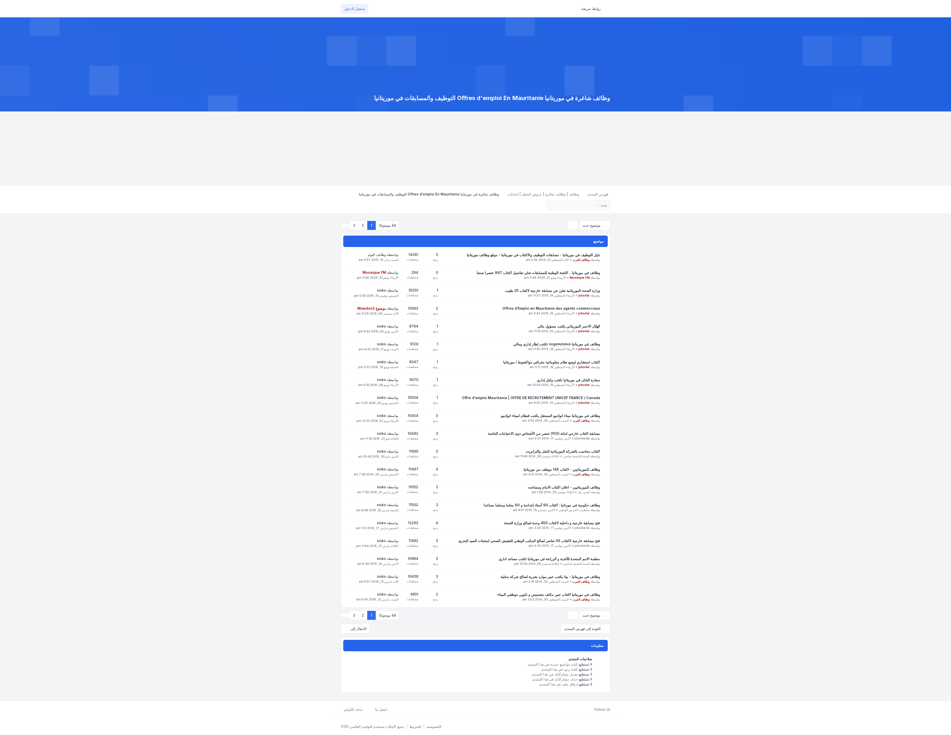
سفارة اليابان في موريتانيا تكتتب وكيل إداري (568, 380)
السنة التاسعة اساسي (576, 456)
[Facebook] (591, 709)
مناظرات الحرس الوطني (574, 510)
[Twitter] (587, 709)
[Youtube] (583, 709)
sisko (381, 290)
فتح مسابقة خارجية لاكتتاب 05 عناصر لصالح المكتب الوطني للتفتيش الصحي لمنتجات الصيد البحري (529, 541)
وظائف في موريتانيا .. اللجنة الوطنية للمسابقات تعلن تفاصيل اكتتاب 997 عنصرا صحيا (538, 273)
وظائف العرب (581, 260)
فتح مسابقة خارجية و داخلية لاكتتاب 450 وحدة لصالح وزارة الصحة (552, 523)
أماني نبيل (584, 492)
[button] (345, 225)
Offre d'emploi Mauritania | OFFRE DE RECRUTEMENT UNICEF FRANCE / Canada (531, 398)
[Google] (579, 709)
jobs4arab (582, 438)
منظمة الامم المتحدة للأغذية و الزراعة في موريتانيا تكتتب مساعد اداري (549, 559)
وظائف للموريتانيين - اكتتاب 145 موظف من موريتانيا (562, 469)
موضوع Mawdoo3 (371, 308)
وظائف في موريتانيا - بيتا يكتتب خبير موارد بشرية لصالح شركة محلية (550, 576)
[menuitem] (593, 8)
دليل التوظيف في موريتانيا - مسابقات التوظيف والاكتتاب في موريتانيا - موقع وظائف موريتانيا (533, 255)
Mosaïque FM (580, 277)
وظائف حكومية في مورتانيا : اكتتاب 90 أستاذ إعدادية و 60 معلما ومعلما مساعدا (542, 505)
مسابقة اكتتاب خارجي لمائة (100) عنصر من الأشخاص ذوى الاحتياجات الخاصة (544, 433)
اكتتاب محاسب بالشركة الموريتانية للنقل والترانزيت (563, 451)
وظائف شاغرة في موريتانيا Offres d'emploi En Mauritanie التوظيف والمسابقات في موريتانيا (492, 98)
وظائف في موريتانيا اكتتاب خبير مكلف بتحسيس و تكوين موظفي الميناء (548, 594)
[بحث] (560, 205)
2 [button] (363, 225)
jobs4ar (584, 295)
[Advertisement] (475, 148)
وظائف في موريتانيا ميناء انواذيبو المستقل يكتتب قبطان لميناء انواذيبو (550, 415)
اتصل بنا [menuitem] (381, 709)
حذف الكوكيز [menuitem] (353, 709)
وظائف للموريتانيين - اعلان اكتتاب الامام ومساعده (564, 487)
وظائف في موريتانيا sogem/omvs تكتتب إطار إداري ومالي (556, 344)
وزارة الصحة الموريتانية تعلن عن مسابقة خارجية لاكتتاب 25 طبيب (552, 290)
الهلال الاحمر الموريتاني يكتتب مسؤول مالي (568, 326)
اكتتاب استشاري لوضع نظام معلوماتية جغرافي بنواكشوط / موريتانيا (551, 362)
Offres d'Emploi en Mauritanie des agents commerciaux (551, 308)
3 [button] (354, 225)
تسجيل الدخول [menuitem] (354, 8)
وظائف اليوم (377, 254)
